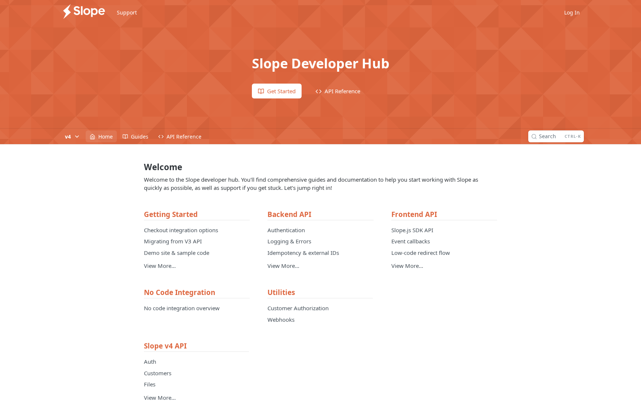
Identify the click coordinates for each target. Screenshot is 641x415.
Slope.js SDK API (412, 230)
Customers (157, 373)
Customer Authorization (298, 308)
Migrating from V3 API (173, 241)
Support (127, 12)
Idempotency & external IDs (303, 252)
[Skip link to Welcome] (139, 167)
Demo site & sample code (176, 252)
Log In (572, 12)
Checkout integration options (181, 230)
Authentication (286, 230)
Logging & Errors (289, 241)
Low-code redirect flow (420, 252)
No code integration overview (182, 308)
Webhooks (281, 319)
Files (149, 384)
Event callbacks (410, 241)
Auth (150, 361)
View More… (160, 265)
